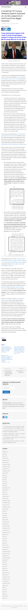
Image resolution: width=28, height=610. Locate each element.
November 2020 (6, 502)
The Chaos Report (6, 7)
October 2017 (6, 581)
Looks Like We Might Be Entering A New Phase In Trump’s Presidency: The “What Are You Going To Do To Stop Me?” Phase (19, 349)
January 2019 (5, 549)
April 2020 (5, 517)
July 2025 (5, 454)
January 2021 (5, 498)
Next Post (19, 370)
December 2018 (6, 551)
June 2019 (5, 538)
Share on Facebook (2, 29)
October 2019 (6, 530)
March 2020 (5, 519)
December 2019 (6, 526)
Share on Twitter (5, 29)
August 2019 (5, 534)
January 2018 (5, 574)
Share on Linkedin (9, 29)
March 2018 (5, 570)
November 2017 (6, 579)
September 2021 (6, 487)
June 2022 (5, 481)
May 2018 (5, 566)
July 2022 (5, 479)
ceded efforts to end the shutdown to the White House (13, 144)
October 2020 (6, 504)
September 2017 (6, 583)
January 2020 (5, 524)
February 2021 (6, 496)
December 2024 (6, 464)
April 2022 (5, 485)
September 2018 (6, 557)
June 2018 (5, 564)
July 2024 (5, 475)
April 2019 (5, 543)
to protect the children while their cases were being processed (13, 287)
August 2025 (5, 451)
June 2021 (5, 492)
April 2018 (5, 568)
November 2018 (6, 553)
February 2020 (6, 521)
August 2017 (5, 585)
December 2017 (6, 577)
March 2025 (5, 458)
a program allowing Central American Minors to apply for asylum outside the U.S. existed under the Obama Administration (13, 260)
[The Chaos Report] (14, 2)
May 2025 (5, 456)
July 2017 (5, 587)
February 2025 (6, 460)
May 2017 (5, 591)
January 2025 (5, 462)
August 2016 (5, 596)
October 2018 (6, 555)
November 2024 (6, 466)
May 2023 (5, 477)
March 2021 (5, 494)
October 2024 (6, 468)
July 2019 (5, 536)
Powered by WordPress (18, 606)
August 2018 (5, 560)
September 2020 (6, 507)
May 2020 (5, 515)
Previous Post (8, 372)
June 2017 (5, 589)
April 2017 (5, 594)
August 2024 (5, 473)
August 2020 (5, 509)
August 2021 (5, 490)
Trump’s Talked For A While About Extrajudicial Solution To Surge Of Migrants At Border (6, 348)
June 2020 (5, 513)
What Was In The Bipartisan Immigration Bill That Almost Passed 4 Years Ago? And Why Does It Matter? (7, 358)
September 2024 (6, 471)
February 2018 (6, 572)
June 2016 (5, 598)
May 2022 (5, 483)
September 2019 (6, 532)
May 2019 (5, 540)
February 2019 (6, 547)
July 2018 (5, 562)
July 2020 (5, 511)
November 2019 (6, 528)
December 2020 (6, 500)
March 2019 (5, 545)
